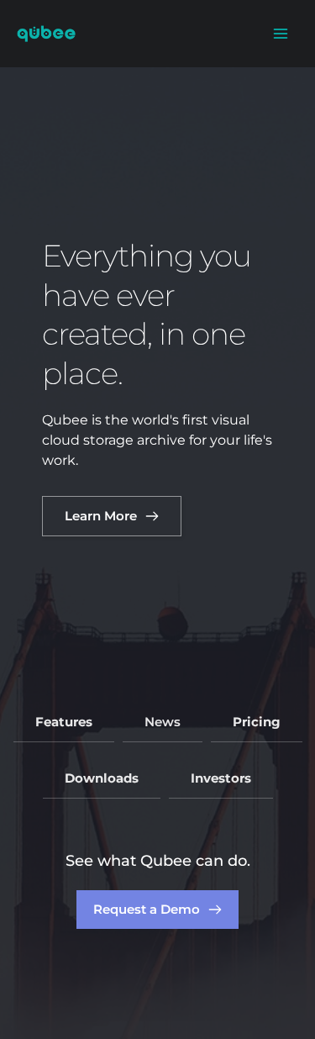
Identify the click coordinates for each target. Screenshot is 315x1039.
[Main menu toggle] (280, 33)
